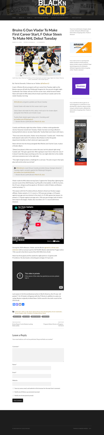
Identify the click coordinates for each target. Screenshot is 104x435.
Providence (30, 313)
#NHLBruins (18, 102)
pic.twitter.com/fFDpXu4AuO (23, 119)
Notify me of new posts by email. (24, 395)
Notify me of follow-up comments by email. (27, 392)
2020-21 (23, 311)
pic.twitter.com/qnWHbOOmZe (24, 172)
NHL (25, 313)
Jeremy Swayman (36, 316)
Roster (44, 313)
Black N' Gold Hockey (23, 428)
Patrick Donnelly (29, 42)
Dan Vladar (26, 316)
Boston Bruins (36, 311)
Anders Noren (83, 428)
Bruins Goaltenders (57, 311)
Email (14, 372)
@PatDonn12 (45, 83)
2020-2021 (18, 311)
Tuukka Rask (46, 316)
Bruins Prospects (19, 313)
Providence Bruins (37, 313)
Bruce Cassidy (17, 316)
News (28, 17)
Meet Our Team (76, 17)
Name (14, 364)
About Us (21, 17)
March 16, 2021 (17, 42)
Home (14, 17)
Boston (31, 311)
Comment (15, 346)
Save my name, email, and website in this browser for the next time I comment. (37, 388)
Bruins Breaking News (46, 311)
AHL (27, 311)
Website (14, 380)
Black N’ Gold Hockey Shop (59, 17)
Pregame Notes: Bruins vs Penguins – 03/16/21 (53, 324)
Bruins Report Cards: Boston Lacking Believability (22, 324)
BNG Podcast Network (41, 17)
